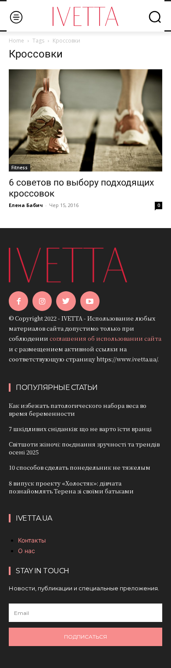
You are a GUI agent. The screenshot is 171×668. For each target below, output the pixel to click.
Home (16, 40)
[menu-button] (16, 17)
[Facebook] (18, 301)
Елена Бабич (26, 205)
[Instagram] (42, 301)
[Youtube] (90, 301)
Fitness (19, 167)
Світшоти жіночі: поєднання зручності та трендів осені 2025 (84, 448)
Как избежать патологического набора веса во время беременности (77, 409)
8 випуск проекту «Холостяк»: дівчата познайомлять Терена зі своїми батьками (71, 487)
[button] (154, 16)
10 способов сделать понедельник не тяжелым (79, 467)
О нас (26, 550)
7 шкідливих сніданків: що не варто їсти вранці (80, 429)
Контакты (32, 540)
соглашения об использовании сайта (105, 338)
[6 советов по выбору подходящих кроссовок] (85, 120)
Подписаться (85, 636)
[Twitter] (65, 301)
